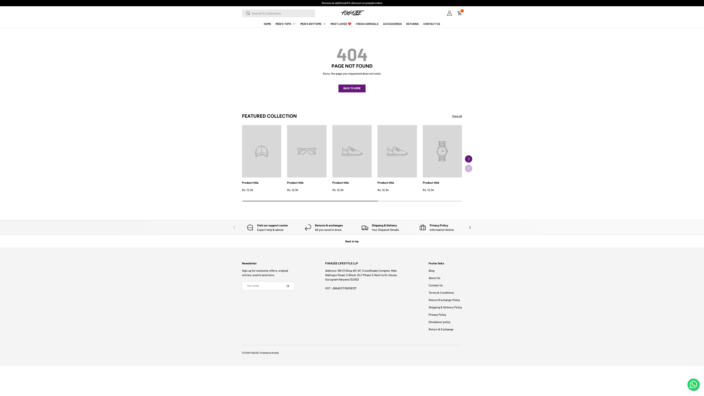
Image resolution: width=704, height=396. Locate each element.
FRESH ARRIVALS (367, 23)
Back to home (352, 88)
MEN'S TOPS (283, 23)
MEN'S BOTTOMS (311, 23)
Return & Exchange (441, 329)
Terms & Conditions (441, 292)
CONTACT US (431, 23)
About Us (434, 278)
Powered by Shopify (269, 352)
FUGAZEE (254, 352)
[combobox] (278, 13)
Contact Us (436, 285)
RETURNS (412, 23)
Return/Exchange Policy (444, 300)
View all (457, 116)
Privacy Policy (437, 314)
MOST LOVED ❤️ (341, 23)
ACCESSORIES (392, 23)
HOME (267, 23)
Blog (431, 270)
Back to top (352, 241)
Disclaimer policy (439, 322)
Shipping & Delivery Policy (445, 307)
